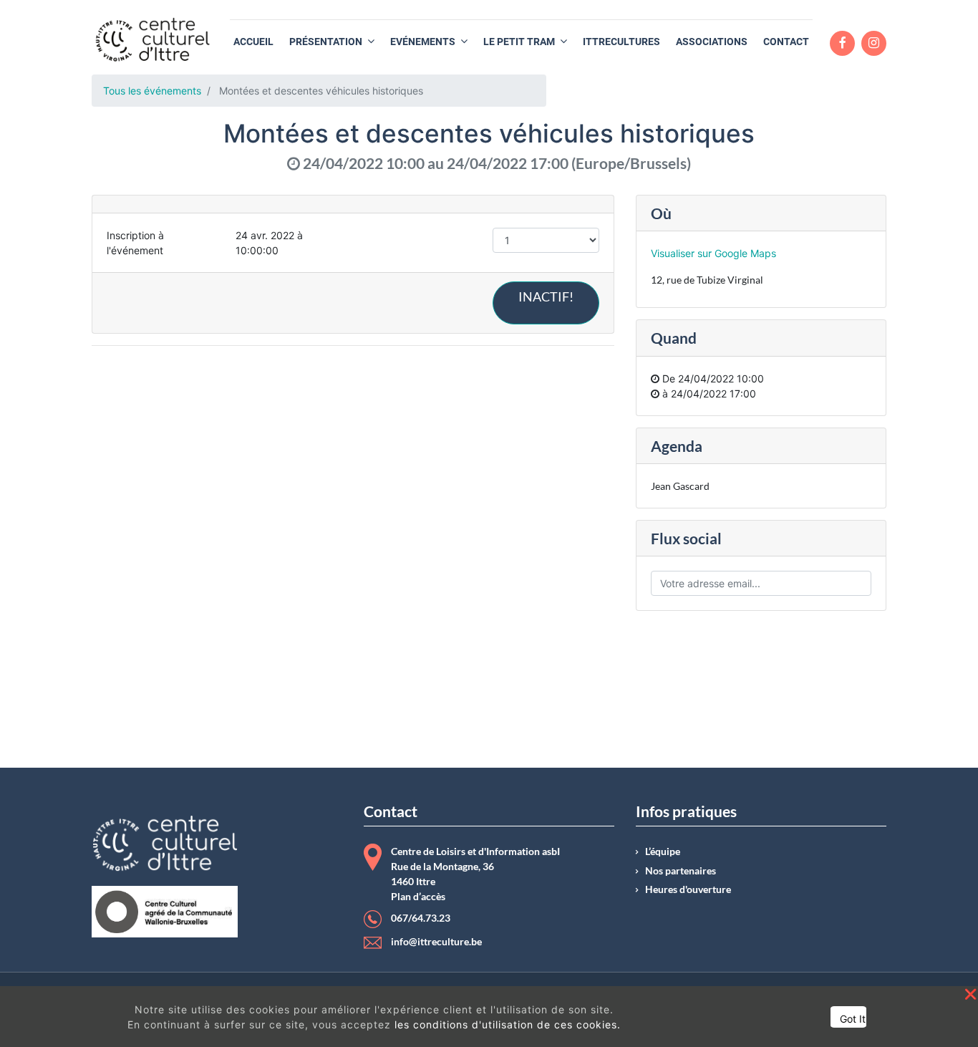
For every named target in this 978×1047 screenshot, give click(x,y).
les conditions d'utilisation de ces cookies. (507, 1024)
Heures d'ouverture (688, 889)
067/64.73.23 (420, 918)
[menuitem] (253, 42)
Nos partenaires (680, 871)
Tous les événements (152, 91)
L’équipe (662, 851)
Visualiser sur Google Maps (713, 253)
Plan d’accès (418, 896)
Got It (853, 1019)
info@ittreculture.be (436, 941)
